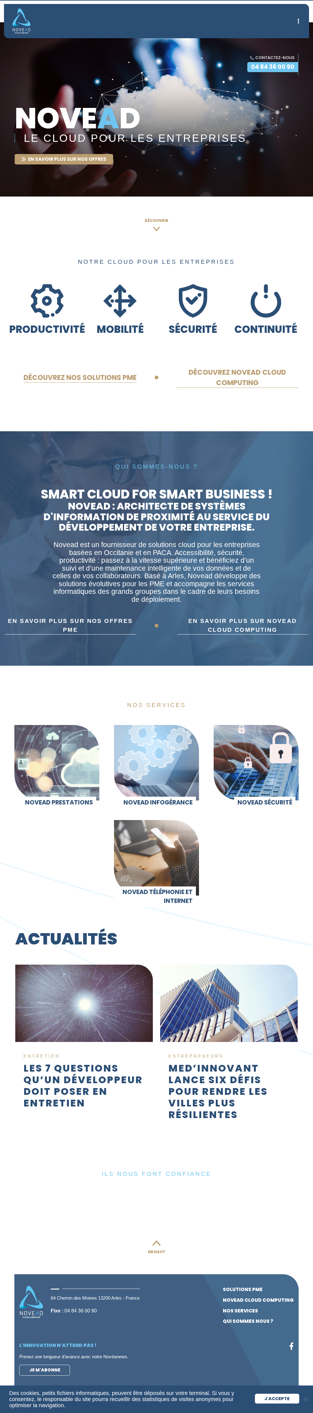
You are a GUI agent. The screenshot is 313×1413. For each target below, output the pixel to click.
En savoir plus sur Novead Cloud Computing (242, 625)
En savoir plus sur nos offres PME (70, 625)
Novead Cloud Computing (258, 1300)
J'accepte (276, 1399)
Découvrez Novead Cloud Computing (237, 377)
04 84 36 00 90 (272, 67)
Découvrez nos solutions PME (80, 377)
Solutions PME (243, 1289)
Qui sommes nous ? (248, 1321)
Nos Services (240, 1311)
